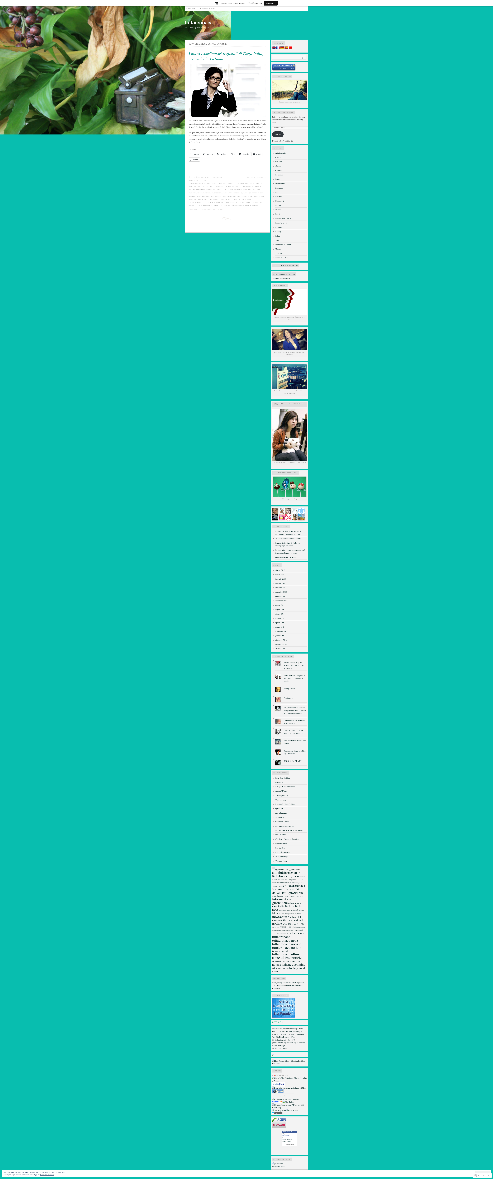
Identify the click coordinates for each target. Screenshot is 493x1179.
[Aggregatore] (277, 1113)
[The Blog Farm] (279, 1110)
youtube (275, 971)
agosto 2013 (279, 605)
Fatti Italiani (202, 180)
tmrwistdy (279, 782)
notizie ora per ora (211, 199)
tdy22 (193, 177)
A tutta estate (280, 153)
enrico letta (291, 890)
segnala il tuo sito (279, 1034)
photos (274, 927)
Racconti (278, 227)
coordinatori (254, 190)
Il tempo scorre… (191, 9)
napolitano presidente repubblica (291, 914)
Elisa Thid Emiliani (282, 778)
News (284, 1139)
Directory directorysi (290, 1028)
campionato (292, 880)
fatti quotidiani (235, 193)
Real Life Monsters (282, 852)
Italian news (234, 196)
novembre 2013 (281, 592)
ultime (227, 206)
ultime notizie (237, 206)
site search (276, 1096)
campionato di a (301, 880)
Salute (277, 236)
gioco (286, 896)
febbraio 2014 (280, 579)
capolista (274, 886)
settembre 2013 (281, 600)
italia (224, 196)
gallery (282, 896)
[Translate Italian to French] (278, 48)
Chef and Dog (280, 800)
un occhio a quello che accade (197, 27)
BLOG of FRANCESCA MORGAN (289, 830)
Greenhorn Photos (282, 821)
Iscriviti (278, 134)
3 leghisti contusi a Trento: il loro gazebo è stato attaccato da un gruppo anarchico (295, 710)
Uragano (278, 249)
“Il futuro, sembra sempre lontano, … (289, 538)
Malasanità (279, 201)
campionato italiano (278, 883)
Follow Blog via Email (283, 112)
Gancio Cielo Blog (292, 982)
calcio (303, 876)
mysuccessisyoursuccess (284, 826)
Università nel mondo (283, 244)
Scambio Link (277, 1037)
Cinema (278, 157)
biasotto (229, 190)
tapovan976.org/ (281, 791)
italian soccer (283, 910)
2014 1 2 (252, 183)
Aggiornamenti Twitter (284, 274)
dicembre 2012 (281, 640)
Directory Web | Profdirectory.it (290, 1031)
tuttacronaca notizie (231, 202)
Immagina (279, 188)
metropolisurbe (281, 843)
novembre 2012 (281, 644)
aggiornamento (294, 869)
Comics (278, 166)
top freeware (277, 1028)
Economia (279, 175)
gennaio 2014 (280, 583)
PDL (302, 924)
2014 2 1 (259, 183)
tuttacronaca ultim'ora (212, 206)
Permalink (217, 177)
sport (301, 930)
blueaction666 (280, 834)
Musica (278, 209)
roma (283, 930)
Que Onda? (279, 808)
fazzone (247, 193)
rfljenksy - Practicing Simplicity (287, 839)
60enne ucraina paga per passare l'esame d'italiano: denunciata (294, 665)
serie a (292, 930)
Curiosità (278, 170)
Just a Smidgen (281, 813)
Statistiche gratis (278, 1166)
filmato (274, 896)
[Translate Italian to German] (282, 48)
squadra (274, 934)
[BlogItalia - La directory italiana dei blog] (289, 1088)
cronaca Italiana (205, 193)
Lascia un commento (256, 177)
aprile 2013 (279, 622)
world (301, 968)
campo (298, 883)
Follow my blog (289, 1144)
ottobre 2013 (280, 596)
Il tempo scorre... (290, 688)
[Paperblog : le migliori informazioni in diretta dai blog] (278, 1086)
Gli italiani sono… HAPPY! (286, 557)
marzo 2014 (279, 574)
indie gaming (277, 982)
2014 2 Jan (192, 186)
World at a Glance (282, 258)
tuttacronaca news (211, 202)
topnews (249, 199)
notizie (197, 199)
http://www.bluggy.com (295, 1034)
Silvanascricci (280, 817)
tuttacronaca (199, 22)
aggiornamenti (281, 869)
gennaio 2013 (280, 635)
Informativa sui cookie (47, 1175)
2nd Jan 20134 (202, 186)
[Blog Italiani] (289, 1102)
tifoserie (289, 934)
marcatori (301, 910)
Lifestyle (278, 196)
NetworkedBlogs (287, 1131)
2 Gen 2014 (221, 183)
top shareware (299, 1042)
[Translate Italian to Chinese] (290, 48)
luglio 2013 (279, 609)
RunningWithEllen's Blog (285, 804)
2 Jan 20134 (244, 183)
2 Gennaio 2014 (233, 183)
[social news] (292, 1110)
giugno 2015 (280, 570)
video (274, 968)
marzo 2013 (279, 627)
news (191, 199)
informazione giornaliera (209, 196)
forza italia (257, 193)
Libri (277, 192)
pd (299, 924)
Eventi (277, 179)
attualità (200, 190)
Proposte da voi (281, 223)
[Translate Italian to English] (274, 48)
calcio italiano (276, 880)
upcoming (201, 209)
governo (292, 896)
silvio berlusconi (236, 199)
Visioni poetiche (281, 795)
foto (278, 896)
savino (224, 199)
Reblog (278, 231)
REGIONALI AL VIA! (293, 761)
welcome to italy (215, 209)
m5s (296, 910)
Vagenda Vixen (281, 861)
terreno (283, 934)
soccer (297, 930)
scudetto (288, 930)
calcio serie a (284, 880)
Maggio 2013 (280, 618)
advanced (290, 1096)
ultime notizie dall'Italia (282, 961)
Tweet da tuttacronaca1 (281, 278)
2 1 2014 (213, 183)
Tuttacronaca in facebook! (285, 265)
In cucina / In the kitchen (207, 9)
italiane (245, 196)
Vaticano (278, 253)
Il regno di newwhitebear (285, 786)
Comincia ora (271, 3)
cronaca (192, 193)
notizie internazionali (292, 920)
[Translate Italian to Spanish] (286, 48)
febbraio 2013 (280, 631)
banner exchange (278, 1045)
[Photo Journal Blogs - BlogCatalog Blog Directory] (289, 1064)
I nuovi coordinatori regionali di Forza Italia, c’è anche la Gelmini (226, 56)
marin (261, 196)
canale (302, 883)
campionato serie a (290, 883)
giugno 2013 (280, 614)
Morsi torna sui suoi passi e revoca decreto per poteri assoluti (294, 678)
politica (283, 926)
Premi (277, 214)
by (282, 1096)
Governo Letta (299, 896)
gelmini (192, 196)
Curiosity (289, 1141)
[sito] (284, 70)
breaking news (240, 190)
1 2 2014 (207, 183)
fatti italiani (220, 193)
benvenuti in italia (215, 190)
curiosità (285, 890)
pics (278, 927)
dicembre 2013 (281, 587)
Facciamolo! (288, 698)
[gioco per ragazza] (277, 1102)
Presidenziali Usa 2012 (284, 218)
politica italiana (293, 926)
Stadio (279, 934)
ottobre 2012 (280, 648)
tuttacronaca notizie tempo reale (286, 949)
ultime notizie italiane (286, 963)
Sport (277, 240)
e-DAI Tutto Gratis (279, 1048)
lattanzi (254, 196)
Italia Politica (291, 910)
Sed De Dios (280, 848)
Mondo (278, 205)
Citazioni (278, 161)
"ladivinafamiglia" (282, 856)
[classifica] (283, 1017)
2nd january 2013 (216, 186)
